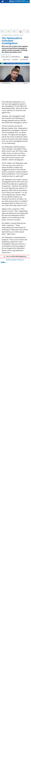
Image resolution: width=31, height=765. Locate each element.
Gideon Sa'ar (6, 59)
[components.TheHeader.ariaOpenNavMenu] (5, 1)
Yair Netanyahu (24, 59)
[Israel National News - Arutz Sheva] (17, 1)
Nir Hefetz (15, 59)
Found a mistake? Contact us (15, 259)
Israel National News (7, 35)
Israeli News (16, 35)
